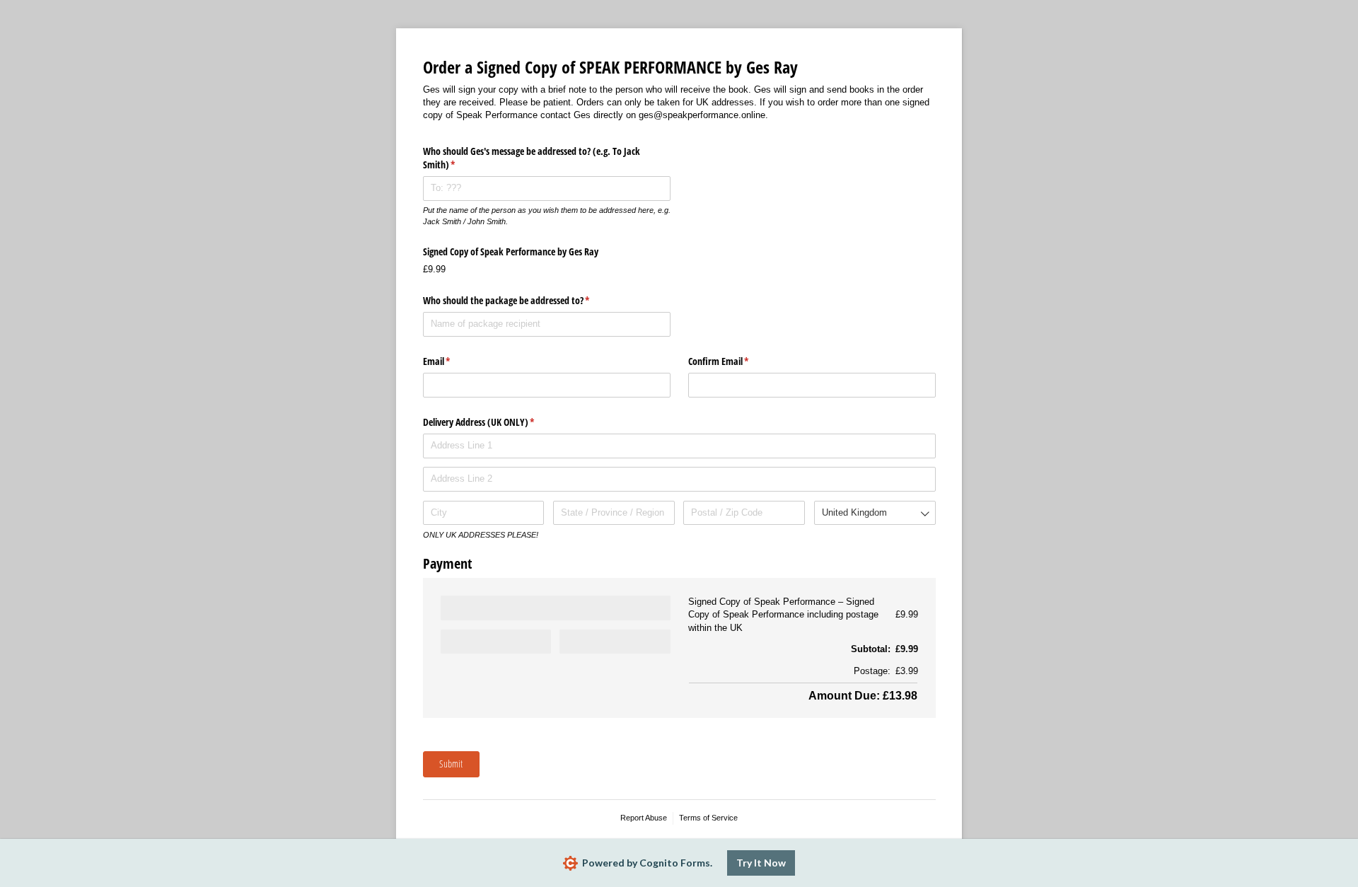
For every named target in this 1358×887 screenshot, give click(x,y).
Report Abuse (643, 817)
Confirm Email (735, 361)
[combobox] (875, 513)
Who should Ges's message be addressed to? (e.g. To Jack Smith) (531, 158)
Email (453, 361)
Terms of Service (708, 817)
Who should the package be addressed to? (523, 300)
